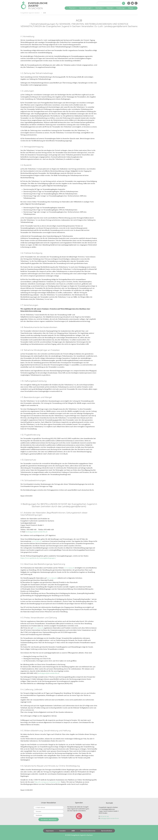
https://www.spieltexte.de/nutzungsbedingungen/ (38, 558)
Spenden (79, 816)
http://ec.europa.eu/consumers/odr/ (48, 782)
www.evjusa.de (37, 541)
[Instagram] (128, 3)
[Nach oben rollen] (154, 836)
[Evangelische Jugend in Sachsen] (34, 5)
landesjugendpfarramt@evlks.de (36, 532)
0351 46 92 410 (104, 816)
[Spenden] (136, 3)
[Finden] (123, 3)
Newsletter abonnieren (48, 819)
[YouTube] (132, 3)
